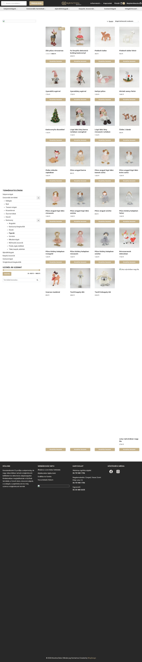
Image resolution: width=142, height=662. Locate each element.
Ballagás (9, 201)
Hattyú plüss (100, 91)
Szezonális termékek (10, 197)
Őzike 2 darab (125, 130)
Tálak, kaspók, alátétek (17, 249)
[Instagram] (118, 471)
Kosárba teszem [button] (56, 61)
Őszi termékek (11, 214)
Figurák (12, 233)
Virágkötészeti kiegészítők (12, 262)
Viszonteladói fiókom (45, 480)
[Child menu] (38, 220)
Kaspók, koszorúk (9, 256)
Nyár (7, 204)
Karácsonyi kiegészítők (17, 227)
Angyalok (12, 223)
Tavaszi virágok (11, 207)
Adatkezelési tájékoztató (47, 473)
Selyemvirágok (8, 194)
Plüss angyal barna (78, 170)
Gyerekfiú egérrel (53, 91)
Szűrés (7, 274)
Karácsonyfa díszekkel (55, 130)
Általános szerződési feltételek (49, 470)
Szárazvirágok (110, 9)
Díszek (11, 230)
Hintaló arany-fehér (127, 91)
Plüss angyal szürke (103, 211)
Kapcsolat (107, 3)
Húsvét (8, 217)
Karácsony (9, 220)
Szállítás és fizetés (44, 477)
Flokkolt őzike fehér (127, 51)
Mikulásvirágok (14, 239)
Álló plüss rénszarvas (54, 51)
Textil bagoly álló (77, 292)
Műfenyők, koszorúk (16, 243)
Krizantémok (10, 210)
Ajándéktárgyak (8, 252)
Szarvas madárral (53, 292)
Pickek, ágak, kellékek (16, 246)
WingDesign (92, 658)
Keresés (38, 280)
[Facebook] (111, 471)
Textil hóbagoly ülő (103, 292)
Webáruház (36, 3)
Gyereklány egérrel (78, 91)
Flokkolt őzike (101, 51)
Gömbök (12, 236)
